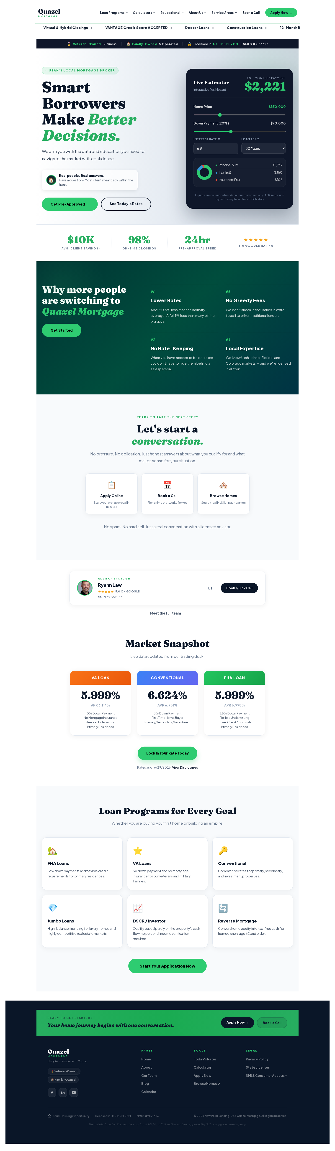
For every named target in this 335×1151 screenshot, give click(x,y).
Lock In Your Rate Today (167, 753)
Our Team (149, 1075)
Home (146, 1059)
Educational (170, 13)
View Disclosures (185, 767)
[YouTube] (74, 1092)
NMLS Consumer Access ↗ (266, 1075)
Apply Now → (281, 12)
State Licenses (258, 1067)
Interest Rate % (207, 139)
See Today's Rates (126, 203)
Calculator (202, 1067)
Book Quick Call (239, 588)
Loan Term (250, 139)
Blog (145, 1083)
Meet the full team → (167, 613)
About (146, 1067)
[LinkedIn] (63, 1092)
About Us (196, 13)
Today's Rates (205, 1059)
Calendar (148, 1092)
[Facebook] (52, 1092)
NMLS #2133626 (148, 1116)
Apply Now (202, 1075)
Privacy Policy (257, 1059)
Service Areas (222, 13)
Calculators (142, 13)
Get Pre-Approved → (70, 204)
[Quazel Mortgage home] (49, 12)
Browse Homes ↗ (207, 1083)
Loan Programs (112, 13)
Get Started (62, 330)
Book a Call (251, 13)
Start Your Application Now (167, 965)
